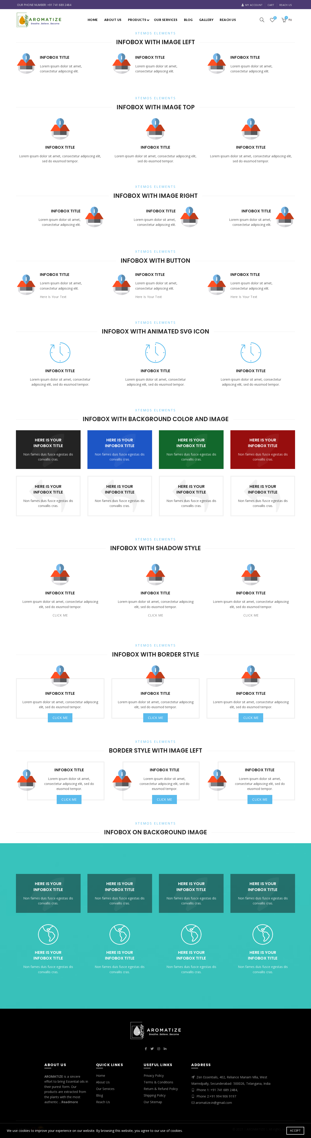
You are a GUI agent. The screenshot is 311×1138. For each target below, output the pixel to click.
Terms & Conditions (158, 1082)
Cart (271, 5)
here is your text (53, 297)
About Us (103, 1082)
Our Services (166, 20)
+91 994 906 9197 (222, 1096)
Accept (295, 1131)
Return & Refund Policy (161, 1089)
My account (254, 5)
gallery (206, 20)
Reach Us (285, 5)
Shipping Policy (155, 1095)
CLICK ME (60, 615)
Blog (188, 20)
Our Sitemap (153, 1102)
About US (113, 20)
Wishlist (275, 18)
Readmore (69, 1102)
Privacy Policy (154, 1075)
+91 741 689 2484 (59, 5)
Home (93, 20)
